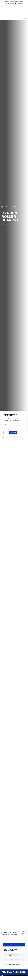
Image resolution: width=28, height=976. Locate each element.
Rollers (14, 206)
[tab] (14, 944)
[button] (3, 933)
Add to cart (13, 432)
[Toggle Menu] (25, 18)
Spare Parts (8, 206)
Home (3, 206)
